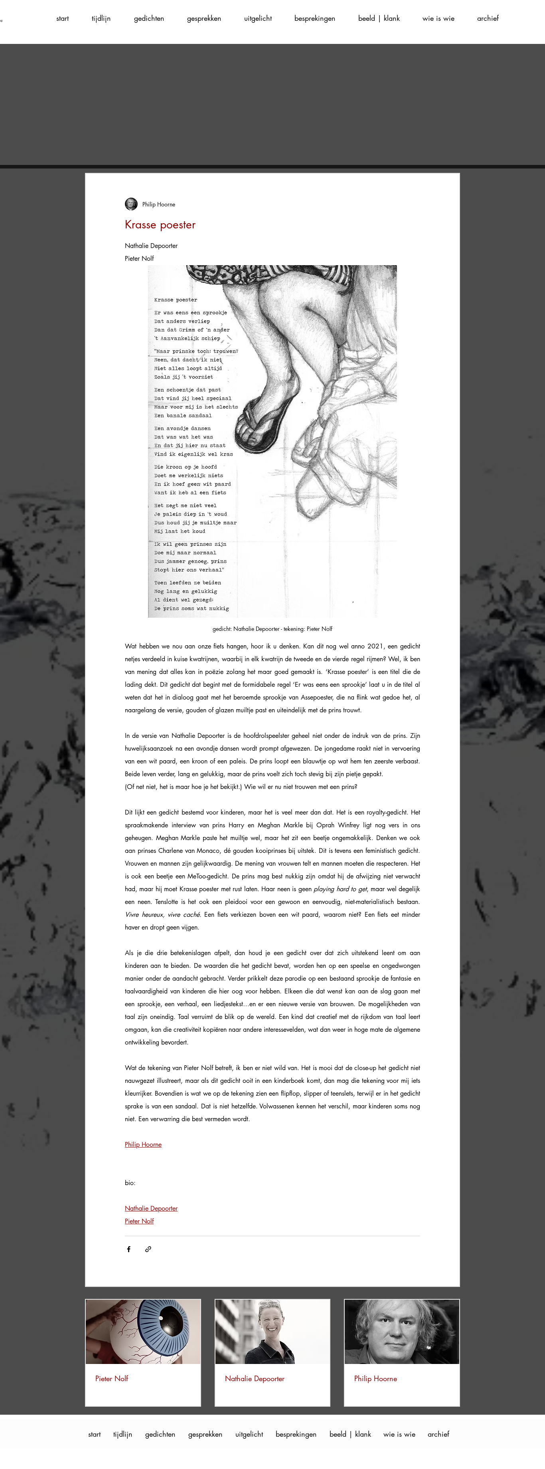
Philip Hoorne (375, 1378)
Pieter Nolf (111, 1378)
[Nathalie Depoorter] (272, 1332)
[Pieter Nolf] (143, 1332)
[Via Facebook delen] (128, 1249)
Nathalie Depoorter (254, 1378)
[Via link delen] (148, 1249)
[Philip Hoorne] (402, 1332)
